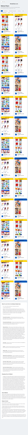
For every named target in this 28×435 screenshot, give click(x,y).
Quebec (9, 12)
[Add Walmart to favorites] (10, 6)
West (12, 12)
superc (15, 337)
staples (23, 342)
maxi (4, 376)
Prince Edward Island (4, 12)
